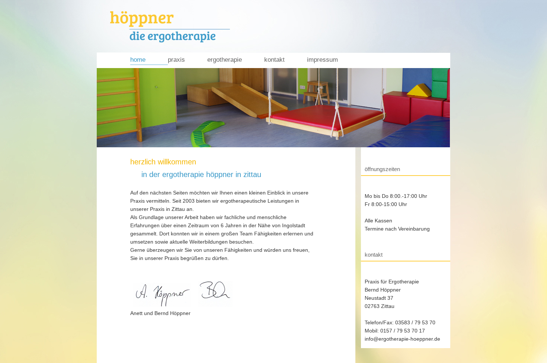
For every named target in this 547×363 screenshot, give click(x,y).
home (137, 59)
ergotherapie (224, 59)
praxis (176, 59)
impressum (322, 59)
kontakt (274, 59)
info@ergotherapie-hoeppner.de (402, 339)
